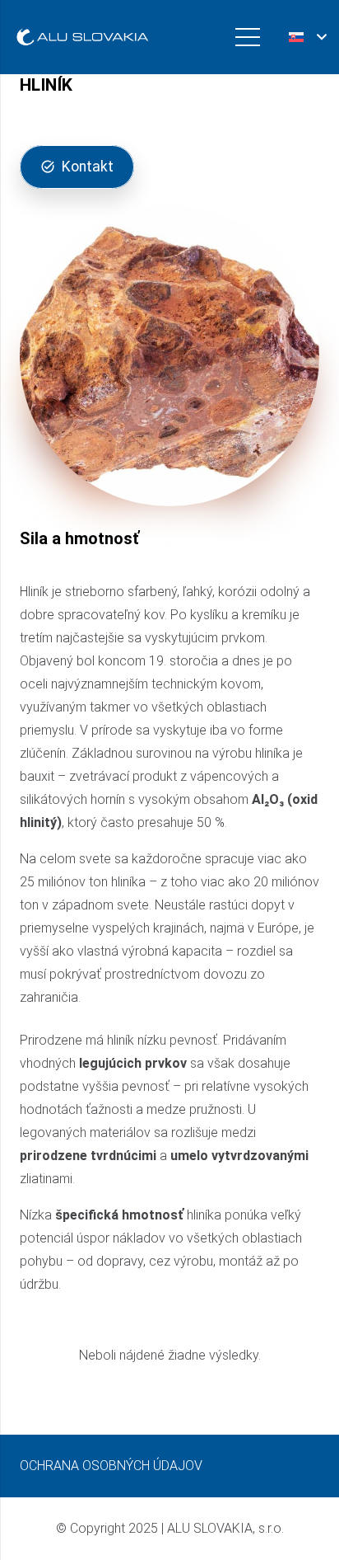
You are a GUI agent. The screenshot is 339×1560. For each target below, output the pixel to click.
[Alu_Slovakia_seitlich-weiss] (82, 37)
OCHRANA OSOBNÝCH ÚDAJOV (111, 1465)
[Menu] (248, 37)
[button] (307, 37)
